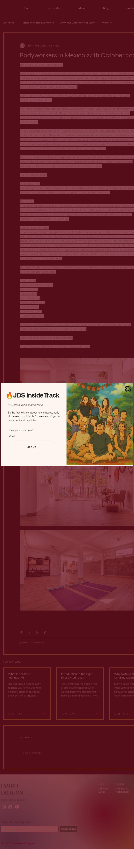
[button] (128, 389)
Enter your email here (20, 430)
